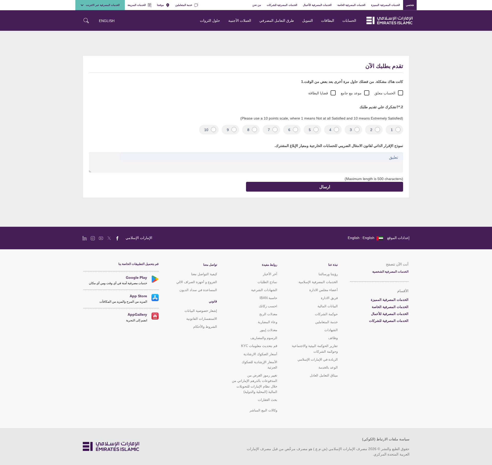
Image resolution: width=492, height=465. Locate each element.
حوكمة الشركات (326, 314)
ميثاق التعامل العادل (324, 375)
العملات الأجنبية (239, 20)
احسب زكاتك (268, 306)
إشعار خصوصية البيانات (200, 311)
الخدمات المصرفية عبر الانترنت (103, 4)
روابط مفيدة (269, 264)
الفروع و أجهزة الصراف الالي (196, 282)
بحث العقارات (267, 400)
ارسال (324, 186)
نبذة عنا (333, 264)
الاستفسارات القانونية (201, 319)
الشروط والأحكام (205, 327)
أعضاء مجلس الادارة (323, 290)
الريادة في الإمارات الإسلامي (318, 359)
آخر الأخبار (270, 274)
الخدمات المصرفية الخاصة (351, 4)
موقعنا (160, 4)
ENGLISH (107, 20)
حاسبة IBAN (268, 298)
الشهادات (331, 330)
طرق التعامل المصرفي (276, 20)
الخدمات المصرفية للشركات (282, 4)
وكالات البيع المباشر (263, 410)
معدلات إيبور (268, 330)
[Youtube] (101, 238)
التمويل (307, 20)
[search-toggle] (86, 20)
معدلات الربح (268, 314)
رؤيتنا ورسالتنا (328, 274)
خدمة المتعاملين (183, 4)
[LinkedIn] (85, 238)
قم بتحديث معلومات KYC (259, 346)
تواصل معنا (210, 264)
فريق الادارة (329, 298)
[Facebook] (117, 238)
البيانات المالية (327, 306)
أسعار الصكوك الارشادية (260, 354)
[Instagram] (93, 238)
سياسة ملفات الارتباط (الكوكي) (385, 439)
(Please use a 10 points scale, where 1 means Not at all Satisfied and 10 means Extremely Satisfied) (321, 118)
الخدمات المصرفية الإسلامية (318, 282)
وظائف (333, 338)
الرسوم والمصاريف (263, 338)
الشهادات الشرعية (264, 290)
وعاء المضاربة (267, 322)
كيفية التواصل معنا (204, 274)
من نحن (256, 4)
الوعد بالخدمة (328, 367)
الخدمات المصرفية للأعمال (317, 4)
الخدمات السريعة (137, 4)
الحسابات (349, 20)
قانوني (213, 301)
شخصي (410, 4)
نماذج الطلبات (267, 282)
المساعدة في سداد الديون (198, 290)
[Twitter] (109, 238)
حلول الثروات (210, 20)
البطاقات (327, 20)
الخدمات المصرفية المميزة (385, 4)
